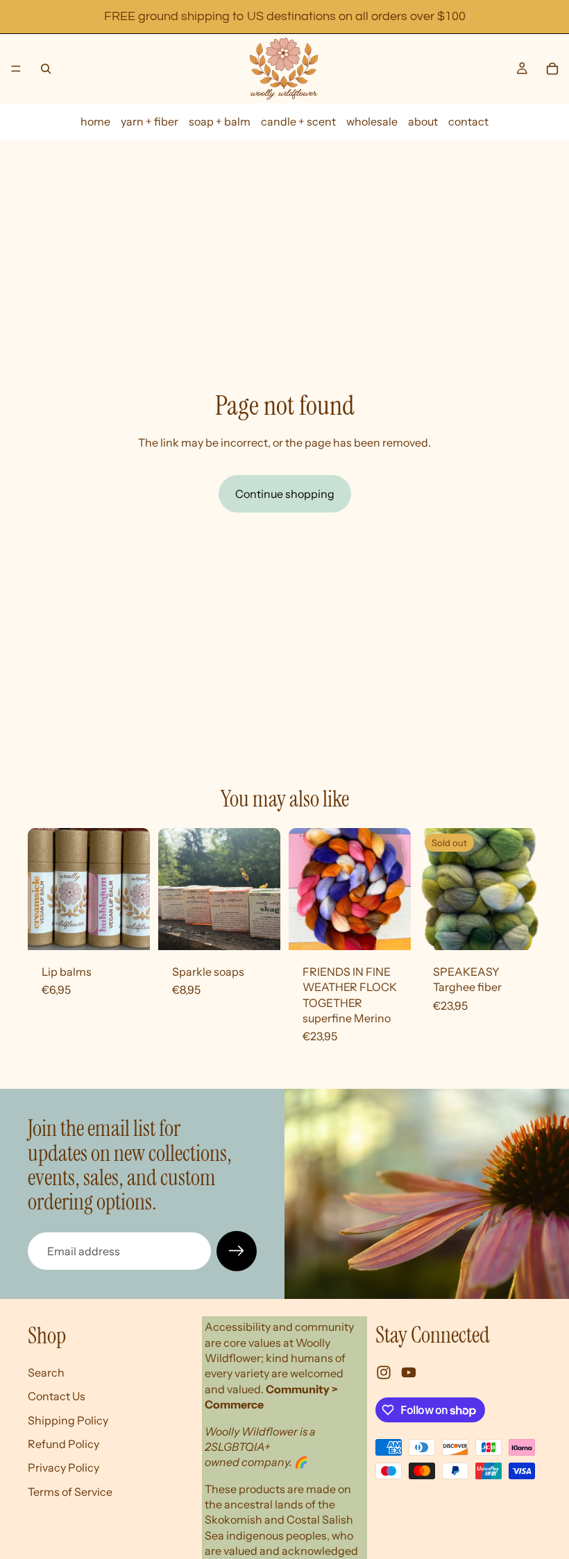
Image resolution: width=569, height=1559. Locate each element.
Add (401, 929)
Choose (140, 929)
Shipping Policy (68, 1420)
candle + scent (298, 121)
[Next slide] (265, 889)
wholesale (372, 121)
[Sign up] (236, 1251)
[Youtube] (408, 1373)
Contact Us (56, 1396)
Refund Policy (63, 1444)
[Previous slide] (173, 889)
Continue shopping (284, 494)
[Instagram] (383, 1373)
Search (46, 1372)
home (95, 121)
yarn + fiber (149, 121)
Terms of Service (70, 1492)
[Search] (46, 68)
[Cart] (552, 68)
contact (468, 121)
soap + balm (219, 121)
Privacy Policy (63, 1468)
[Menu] (16, 69)
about (423, 121)
